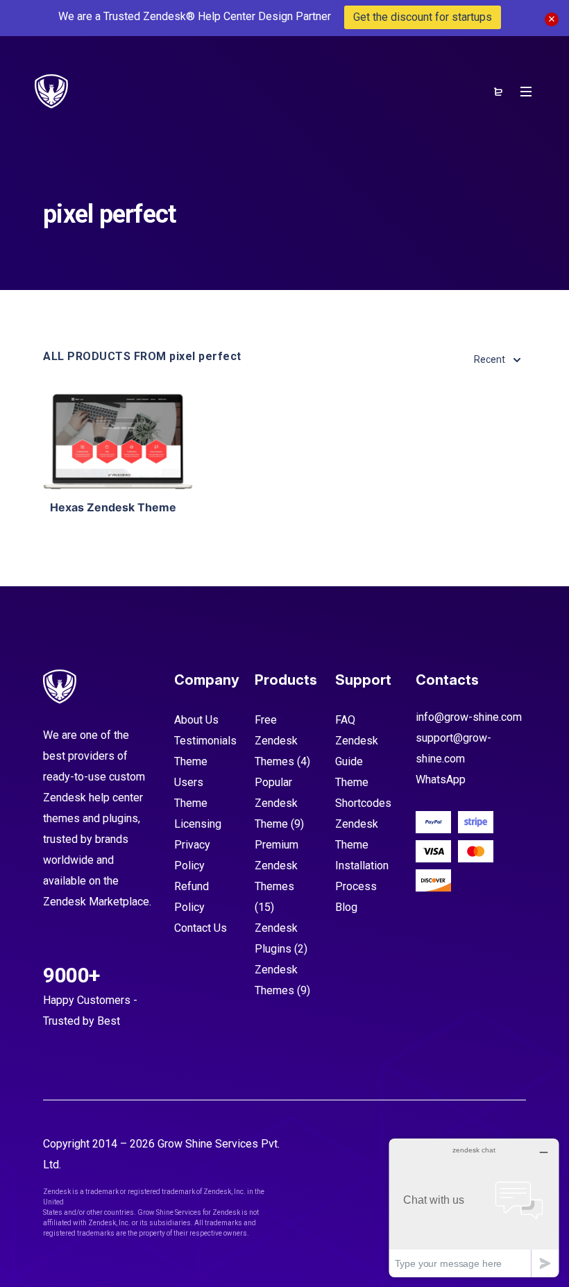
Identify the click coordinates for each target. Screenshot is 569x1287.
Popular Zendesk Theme (276, 803)
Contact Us (200, 928)
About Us (196, 719)
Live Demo (118, 467)
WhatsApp (441, 779)
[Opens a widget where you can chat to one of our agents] (474, 1207)
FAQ (345, 719)
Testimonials (205, 740)
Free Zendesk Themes (276, 740)
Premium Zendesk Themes (276, 865)
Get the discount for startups (422, 17)
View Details (118, 426)
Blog (346, 907)
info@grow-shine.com (469, 717)
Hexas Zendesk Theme (113, 507)
